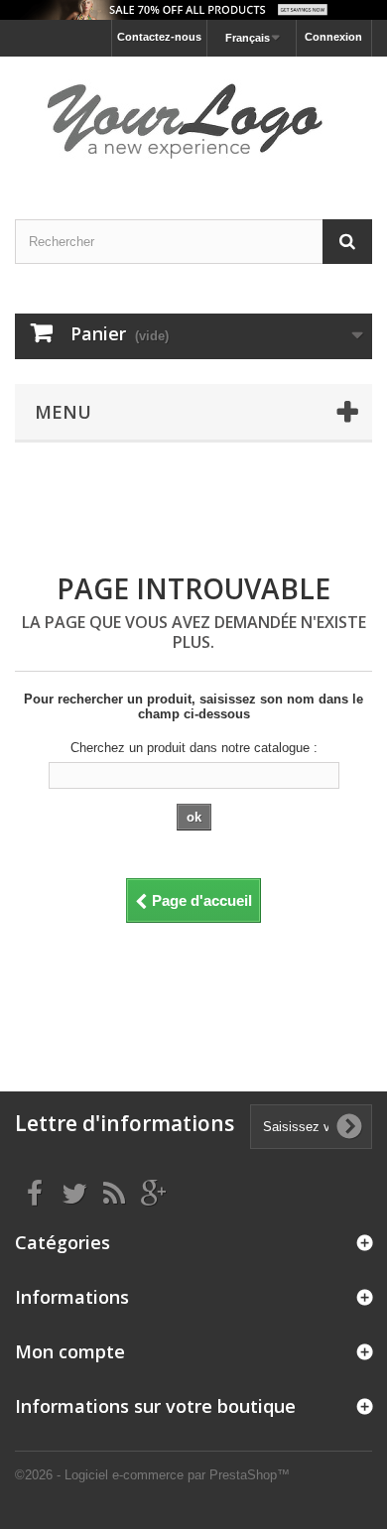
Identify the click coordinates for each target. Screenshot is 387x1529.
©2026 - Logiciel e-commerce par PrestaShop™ (152, 1474)
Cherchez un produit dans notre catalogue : (194, 747)
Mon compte (70, 1351)
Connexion (333, 37)
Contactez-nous (159, 37)
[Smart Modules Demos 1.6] (193, 120)
